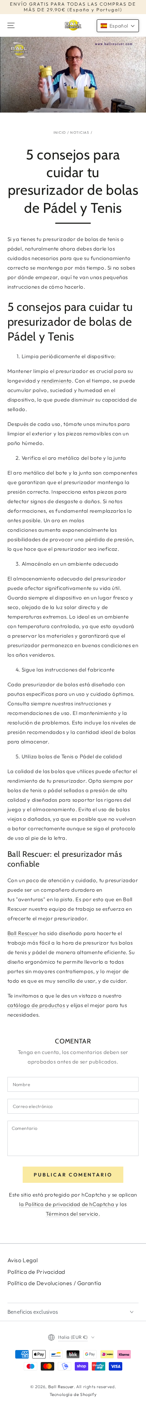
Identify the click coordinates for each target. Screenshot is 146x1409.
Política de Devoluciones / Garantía (54, 1283)
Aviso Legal (22, 1260)
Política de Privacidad (36, 1271)
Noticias (79, 132)
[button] (118, 26)
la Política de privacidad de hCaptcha (67, 1204)
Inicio (60, 132)
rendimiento (56, 380)
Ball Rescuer (22, 933)
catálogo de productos (36, 1005)
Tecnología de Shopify (73, 1394)
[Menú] (11, 25)
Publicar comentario (73, 1175)
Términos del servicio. (73, 1213)
